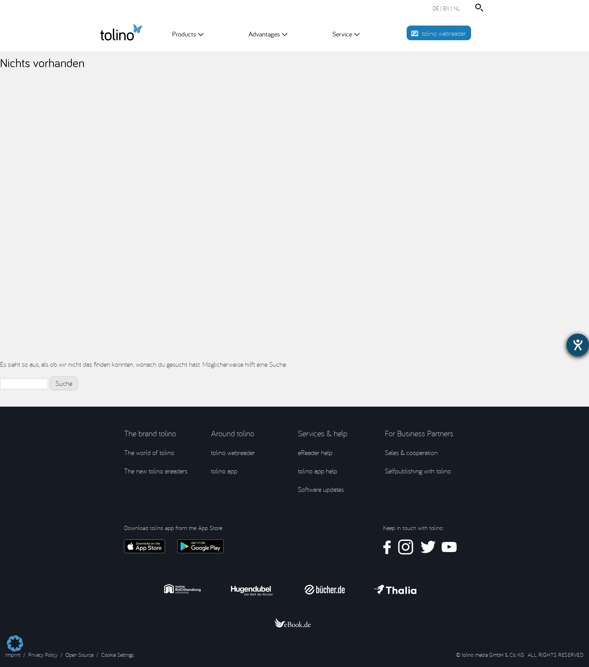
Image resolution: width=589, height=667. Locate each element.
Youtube (449, 547)
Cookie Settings (117, 654)
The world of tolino (149, 452)
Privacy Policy (43, 654)
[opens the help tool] (578, 345)
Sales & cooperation (411, 452)
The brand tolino (150, 433)
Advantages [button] (264, 34)
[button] (15, 640)
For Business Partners (419, 433)
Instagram (405, 547)
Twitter (427, 547)
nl (457, 8)
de (436, 8)
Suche (480, 8)
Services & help (322, 433)
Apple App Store (144, 546)
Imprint (12, 654)
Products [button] (184, 34)
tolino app (224, 471)
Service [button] (342, 34)
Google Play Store (200, 546)
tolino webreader (444, 33)
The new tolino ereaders (155, 471)
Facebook (387, 547)
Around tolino (232, 433)
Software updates (321, 489)
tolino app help (317, 471)
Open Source (79, 654)
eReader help (315, 452)
